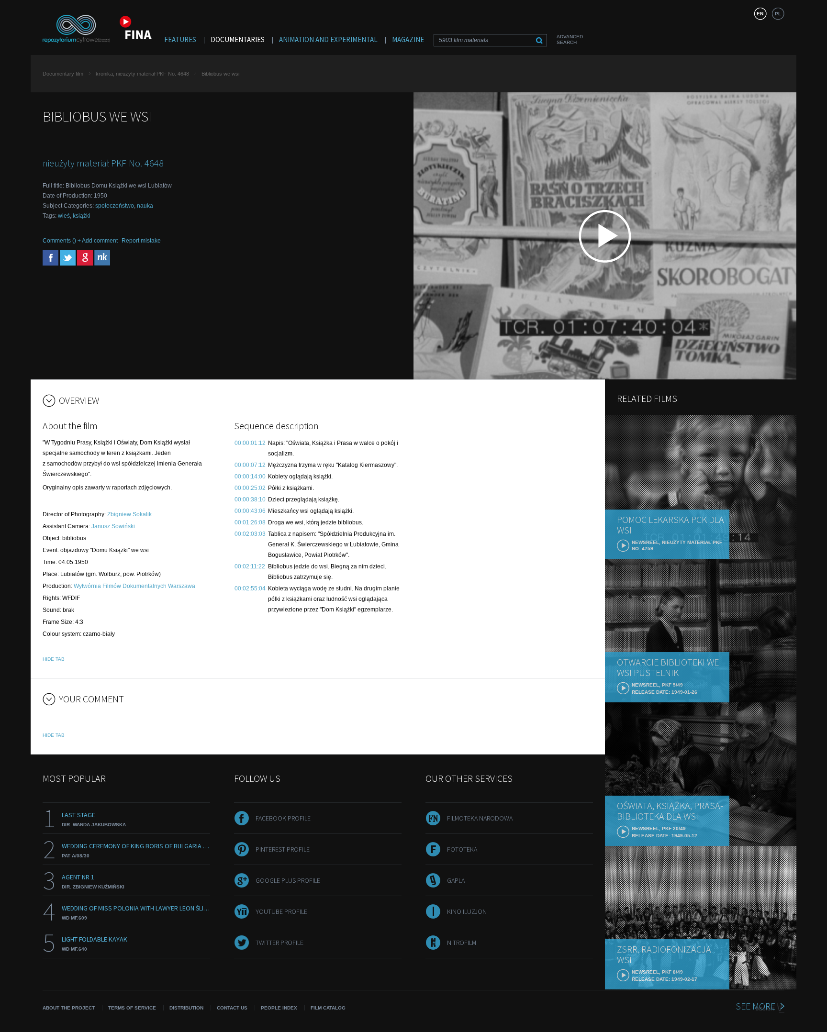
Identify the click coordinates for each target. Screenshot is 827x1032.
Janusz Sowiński (113, 526)
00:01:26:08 (250, 522)
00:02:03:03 (250, 534)
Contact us (232, 1007)
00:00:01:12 (250, 443)
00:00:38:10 (250, 499)
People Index (279, 1007)
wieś (64, 215)
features (180, 39)
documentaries (238, 39)
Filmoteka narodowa (480, 818)
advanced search (570, 39)
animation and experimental (328, 39)
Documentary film (63, 74)
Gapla (456, 880)
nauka (145, 205)
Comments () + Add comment (80, 240)
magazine (408, 39)
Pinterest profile (283, 849)
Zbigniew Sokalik (129, 514)
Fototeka (462, 849)
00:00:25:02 (250, 488)
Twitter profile (279, 942)
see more (755, 1006)
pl (778, 13)
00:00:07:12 (250, 465)
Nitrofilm (461, 942)
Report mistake (141, 240)
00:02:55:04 (250, 588)
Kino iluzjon (467, 911)
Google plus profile (288, 880)
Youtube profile (281, 911)
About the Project (69, 1007)
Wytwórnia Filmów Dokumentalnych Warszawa (134, 586)
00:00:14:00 (250, 476)
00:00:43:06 (250, 511)
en (760, 13)
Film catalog (328, 1007)
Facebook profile (283, 818)
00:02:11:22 (250, 566)
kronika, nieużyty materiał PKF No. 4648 (142, 74)
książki (81, 215)
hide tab (54, 659)
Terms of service (132, 1007)
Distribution (186, 1007)
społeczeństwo (114, 205)
